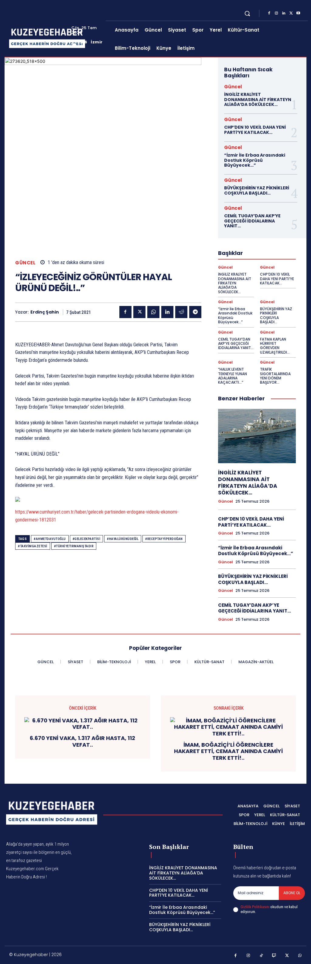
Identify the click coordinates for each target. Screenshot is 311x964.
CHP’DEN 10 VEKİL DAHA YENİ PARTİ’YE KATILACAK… (255, 129)
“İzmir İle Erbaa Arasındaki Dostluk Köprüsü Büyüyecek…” (254, 160)
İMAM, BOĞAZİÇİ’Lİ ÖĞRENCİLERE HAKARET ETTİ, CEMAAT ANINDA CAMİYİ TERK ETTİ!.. (228, 751)
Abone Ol (291, 892)
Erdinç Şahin (44, 312)
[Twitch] (274, 956)
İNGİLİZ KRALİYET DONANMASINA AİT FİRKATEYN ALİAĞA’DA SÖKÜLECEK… (257, 99)
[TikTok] (261, 956)
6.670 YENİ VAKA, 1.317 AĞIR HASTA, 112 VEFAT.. (82, 741)
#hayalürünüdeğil (122, 539)
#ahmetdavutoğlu (50, 539)
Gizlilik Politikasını (255, 907)
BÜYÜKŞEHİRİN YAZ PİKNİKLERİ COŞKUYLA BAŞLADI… (256, 190)
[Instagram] (276, 13)
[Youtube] (298, 13)
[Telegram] (195, 312)
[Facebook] (269, 13)
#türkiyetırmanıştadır (74, 546)
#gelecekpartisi (87, 539)
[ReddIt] (181, 312)
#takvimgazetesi (32, 546)
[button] (247, 13)
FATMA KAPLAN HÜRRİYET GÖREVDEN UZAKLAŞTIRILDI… (275, 346)
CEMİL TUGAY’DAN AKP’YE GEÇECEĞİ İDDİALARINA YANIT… (252, 221)
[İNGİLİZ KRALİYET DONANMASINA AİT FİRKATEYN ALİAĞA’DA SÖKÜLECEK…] (257, 436)
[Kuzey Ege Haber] (40, 38)
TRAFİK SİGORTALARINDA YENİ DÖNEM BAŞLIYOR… (275, 376)
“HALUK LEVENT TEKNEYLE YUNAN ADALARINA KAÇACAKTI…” (232, 376)
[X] (291, 13)
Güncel (25, 262)
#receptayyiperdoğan (164, 539)
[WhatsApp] (153, 312)
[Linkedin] (283, 13)
